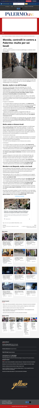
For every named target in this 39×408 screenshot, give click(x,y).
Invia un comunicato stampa (18, 6)
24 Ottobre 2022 (10, 48)
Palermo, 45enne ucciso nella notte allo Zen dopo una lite (19, 292)
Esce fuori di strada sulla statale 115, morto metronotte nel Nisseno (15, 312)
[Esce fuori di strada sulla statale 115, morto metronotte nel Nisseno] (34, 319)
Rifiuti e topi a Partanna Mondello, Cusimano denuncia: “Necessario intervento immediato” (7, 243)
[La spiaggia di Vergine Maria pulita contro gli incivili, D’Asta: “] (19, 252)
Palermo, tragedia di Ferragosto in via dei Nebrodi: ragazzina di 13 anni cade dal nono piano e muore (7, 293)
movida (21, 222)
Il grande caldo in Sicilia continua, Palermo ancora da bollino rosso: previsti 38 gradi (31, 292)
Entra (26, 3)
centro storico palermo (8, 222)
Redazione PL (5, 48)
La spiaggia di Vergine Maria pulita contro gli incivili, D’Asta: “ (19, 258)
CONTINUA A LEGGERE (19, 196)
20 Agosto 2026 (33, 261)
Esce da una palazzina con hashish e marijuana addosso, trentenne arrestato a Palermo (7, 277)
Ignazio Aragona (12, 352)
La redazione (7, 6)
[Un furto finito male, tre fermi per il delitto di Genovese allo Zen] (31, 270)
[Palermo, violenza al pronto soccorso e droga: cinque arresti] (31, 237)
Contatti (12, 6)
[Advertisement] (19, 25)
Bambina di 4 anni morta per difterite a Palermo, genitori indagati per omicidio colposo (19, 243)
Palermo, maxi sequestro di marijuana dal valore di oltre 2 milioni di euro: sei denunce (31, 259)
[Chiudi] (37, 1)
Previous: (11, 226)
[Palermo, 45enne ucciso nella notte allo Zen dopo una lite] (19, 286)
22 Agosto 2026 (10, 245)
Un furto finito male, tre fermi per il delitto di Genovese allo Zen (31, 276)
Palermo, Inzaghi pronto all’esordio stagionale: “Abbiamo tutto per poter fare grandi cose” (19, 277)
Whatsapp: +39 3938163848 (28, 6)
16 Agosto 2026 (21, 279)
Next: (29, 226)
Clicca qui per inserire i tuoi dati (32, 3)
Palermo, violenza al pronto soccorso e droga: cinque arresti (31, 242)
